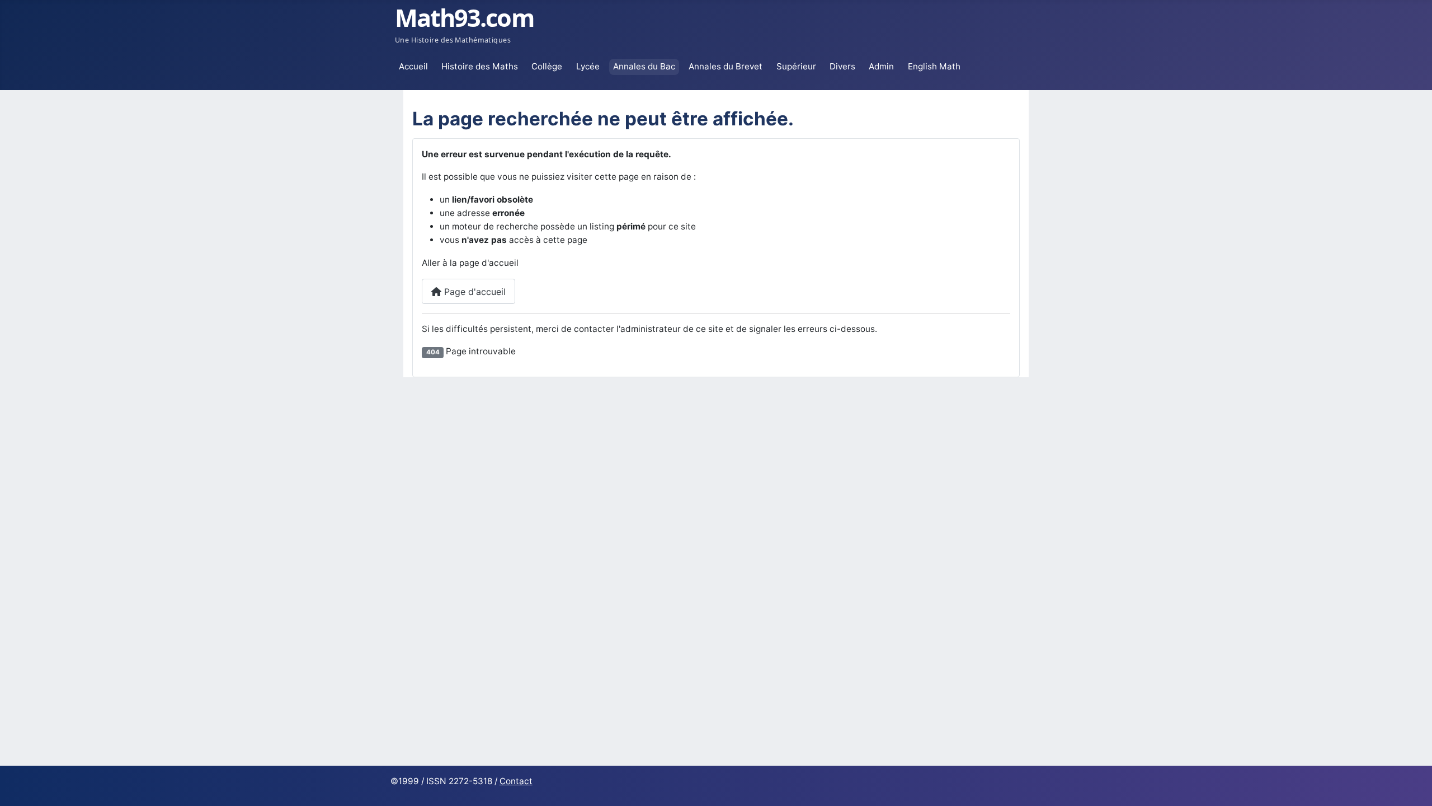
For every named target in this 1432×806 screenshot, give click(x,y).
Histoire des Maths (479, 66)
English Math (934, 66)
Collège (546, 66)
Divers (842, 66)
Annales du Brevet (725, 66)
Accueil (413, 66)
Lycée (588, 66)
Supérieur (796, 66)
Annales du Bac (644, 66)
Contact (516, 781)
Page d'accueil (473, 291)
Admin (881, 66)
